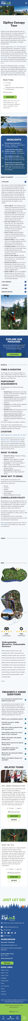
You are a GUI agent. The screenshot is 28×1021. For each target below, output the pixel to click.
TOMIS (17, 1011)
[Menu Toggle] (26, 3)
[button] (2, 10)
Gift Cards (7, 963)
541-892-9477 (7, 930)
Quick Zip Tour (8, 845)
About (3, 988)
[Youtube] (8, 933)
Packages (3, 978)
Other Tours (4, 975)
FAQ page (3, 524)
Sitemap (3, 994)
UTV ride (16, 46)
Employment (5, 980)
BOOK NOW (10, 97)
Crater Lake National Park (13, 441)
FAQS (2, 983)
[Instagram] (5, 933)
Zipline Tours (5, 970)
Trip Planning (5, 986)
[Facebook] (2, 933)
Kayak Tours (4, 972)
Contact (3, 991)
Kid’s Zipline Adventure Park (13, 786)
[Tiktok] (15, 933)
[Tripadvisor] (12, 933)
